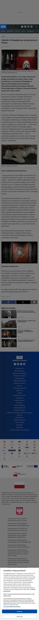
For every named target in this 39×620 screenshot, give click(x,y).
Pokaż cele (19, 616)
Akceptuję (19, 611)
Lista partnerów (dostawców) (11, 606)
